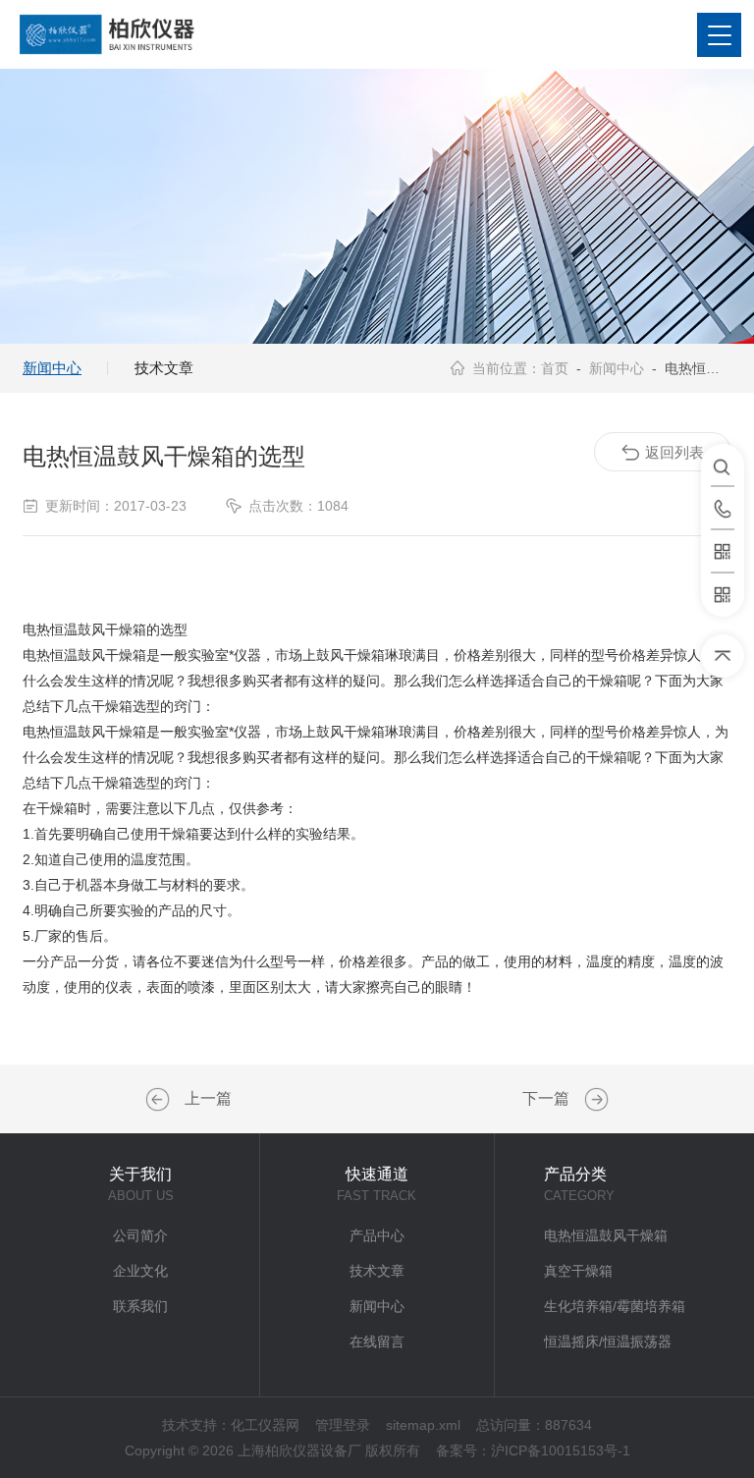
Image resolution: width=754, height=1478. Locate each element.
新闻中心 (52, 367)
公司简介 (140, 1235)
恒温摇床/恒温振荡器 (608, 1341)
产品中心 (377, 1235)
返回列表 (674, 452)
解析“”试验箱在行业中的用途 (594, 1100)
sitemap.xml (423, 1425)
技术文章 (164, 367)
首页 (554, 368)
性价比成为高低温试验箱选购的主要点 (160, 1100)
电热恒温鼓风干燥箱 (606, 1235)
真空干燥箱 (578, 1271)
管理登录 (342, 1425)
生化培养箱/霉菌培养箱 (614, 1306)
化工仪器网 (265, 1425)
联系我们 (140, 1306)
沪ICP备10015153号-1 (560, 1450)
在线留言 (377, 1341)
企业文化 (140, 1271)
